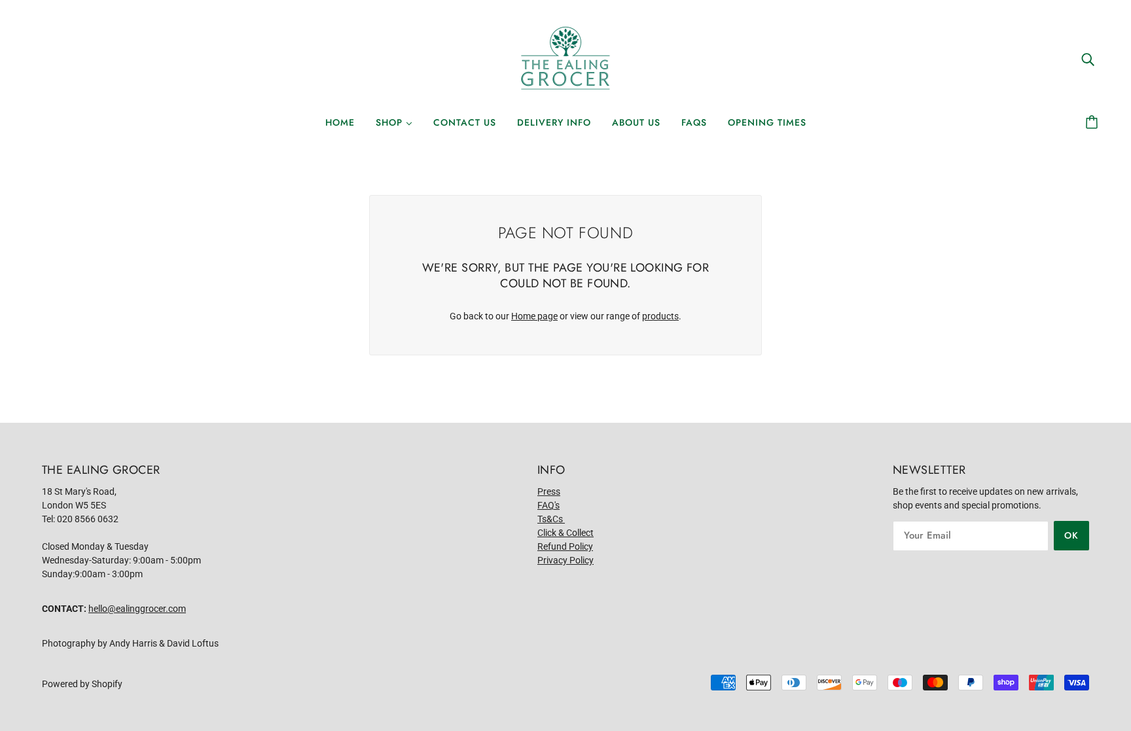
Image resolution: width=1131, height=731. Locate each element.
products (660, 316)
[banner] (565, 58)
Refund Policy (565, 546)
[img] (1088, 58)
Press (548, 491)
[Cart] (1093, 122)
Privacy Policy (565, 560)
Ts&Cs (551, 519)
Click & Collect (565, 532)
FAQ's (548, 505)
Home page (534, 316)
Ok (1071, 535)
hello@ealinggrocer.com (137, 608)
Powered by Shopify (82, 684)
